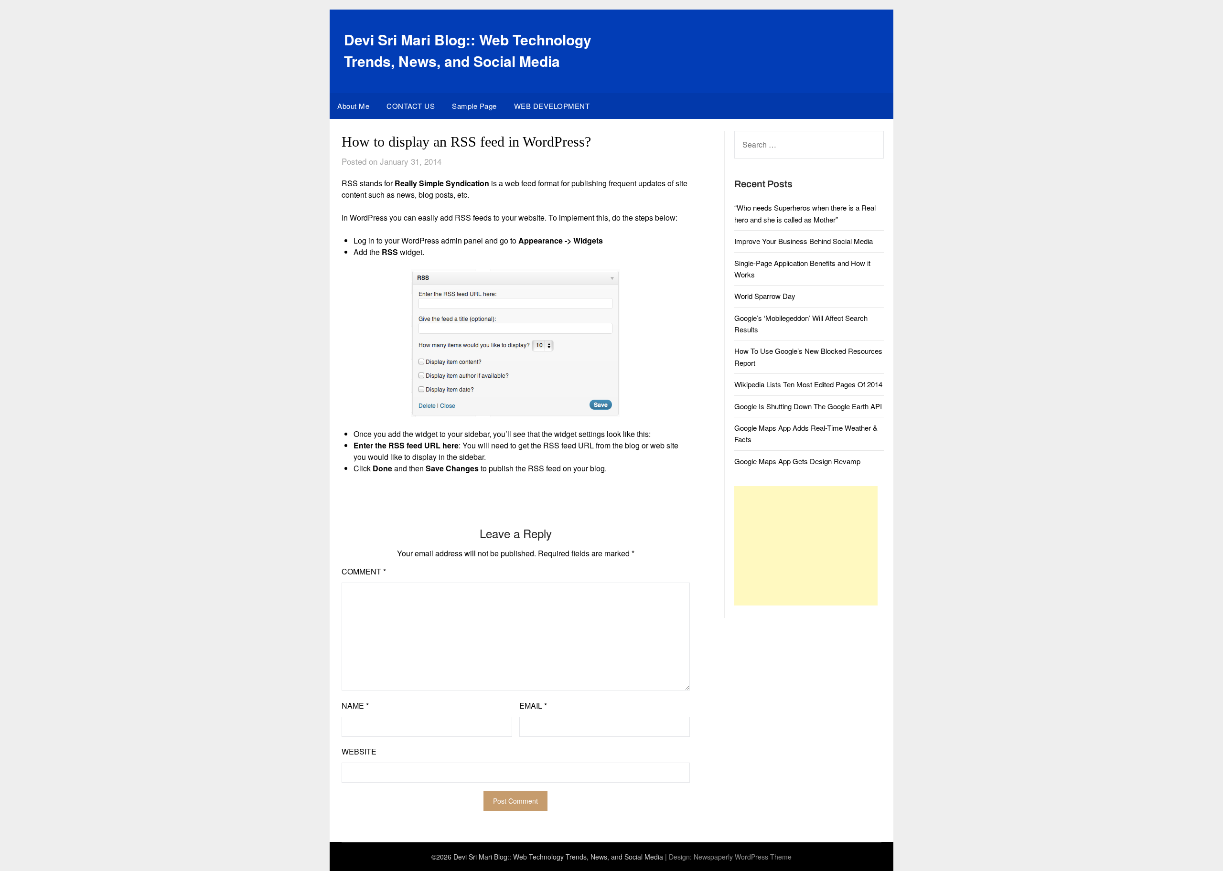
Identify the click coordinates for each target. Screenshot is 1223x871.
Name (355, 705)
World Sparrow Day (764, 296)
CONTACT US (410, 106)
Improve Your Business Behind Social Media (803, 241)
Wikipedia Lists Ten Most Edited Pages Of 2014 (808, 384)
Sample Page (474, 106)
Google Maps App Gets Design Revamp (797, 461)
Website (359, 751)
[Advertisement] (806, 545)
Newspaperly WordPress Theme (743, 856)
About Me (353, 106)
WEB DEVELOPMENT (552, 106)
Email (533, 705)
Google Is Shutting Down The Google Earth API (808, 406)
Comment (364, 571)
